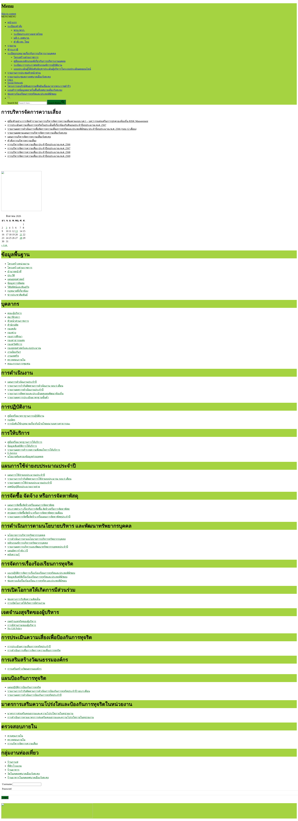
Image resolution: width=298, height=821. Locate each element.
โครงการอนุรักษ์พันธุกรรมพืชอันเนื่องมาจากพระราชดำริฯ (39, 86)
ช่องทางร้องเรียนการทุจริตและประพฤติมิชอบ (31, 94)
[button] (8, 16)
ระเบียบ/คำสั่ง (14, 26)
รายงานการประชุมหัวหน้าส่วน (24, 72)
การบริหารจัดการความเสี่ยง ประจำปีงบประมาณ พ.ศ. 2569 (38, 156)
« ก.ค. (4, 245)
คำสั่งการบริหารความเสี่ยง (21, 140)
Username (7, 784)
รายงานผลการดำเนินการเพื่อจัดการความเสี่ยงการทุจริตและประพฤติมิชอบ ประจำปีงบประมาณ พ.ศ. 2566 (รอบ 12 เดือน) (71, 129)
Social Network (15, 82)
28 (21, 238)
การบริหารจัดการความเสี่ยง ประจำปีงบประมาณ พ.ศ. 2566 (38, 144)
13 (16, 231)
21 (21, 234)
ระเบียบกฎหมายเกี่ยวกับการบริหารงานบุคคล (31, 53)
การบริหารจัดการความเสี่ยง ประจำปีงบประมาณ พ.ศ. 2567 (38, 148)
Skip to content (8, 13)
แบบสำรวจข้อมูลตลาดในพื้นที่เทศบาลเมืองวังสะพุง (34, 90)
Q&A (10, 80)
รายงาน (11, 45)
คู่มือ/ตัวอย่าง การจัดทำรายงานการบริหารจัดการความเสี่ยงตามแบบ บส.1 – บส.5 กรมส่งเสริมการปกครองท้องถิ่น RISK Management (77, 121)
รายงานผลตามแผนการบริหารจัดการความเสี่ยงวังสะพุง (37, 133)
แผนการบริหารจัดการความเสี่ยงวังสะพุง (29, 136)
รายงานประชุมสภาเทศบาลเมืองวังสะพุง (29, 76)
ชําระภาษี (12, 49)
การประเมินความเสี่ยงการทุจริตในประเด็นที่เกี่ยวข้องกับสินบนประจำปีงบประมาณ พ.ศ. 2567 (56, 125)
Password (6, 789)
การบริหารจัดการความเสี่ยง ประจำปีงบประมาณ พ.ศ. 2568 (38, 152)
